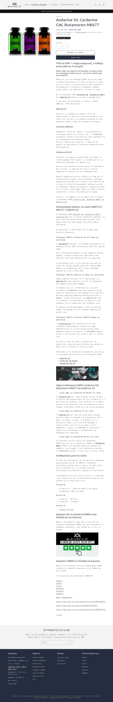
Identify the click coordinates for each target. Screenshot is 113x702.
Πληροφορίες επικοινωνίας (58, 697)
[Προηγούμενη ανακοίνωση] (38, 11)
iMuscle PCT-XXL (67, 509)
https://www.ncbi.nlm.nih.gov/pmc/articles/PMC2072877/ (81, 601)
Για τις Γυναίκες (14, 663)
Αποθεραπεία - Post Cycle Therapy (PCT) (17, 673)
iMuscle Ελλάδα (23, 696)
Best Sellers (12, 680)
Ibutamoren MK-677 (68, 363)
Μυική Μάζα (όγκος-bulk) (16, 657)
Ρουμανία (60, 591)
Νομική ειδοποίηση (74, 697)
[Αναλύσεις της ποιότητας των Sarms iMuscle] (77, 556)
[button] (39, 5)
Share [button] (60, 615)
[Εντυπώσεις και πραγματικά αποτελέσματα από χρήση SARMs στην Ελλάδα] (77, 380)
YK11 (34, 679)
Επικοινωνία (61, 663)
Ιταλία (59, 586)
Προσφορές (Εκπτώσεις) (16, 677)
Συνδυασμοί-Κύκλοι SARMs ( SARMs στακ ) (17, 668)
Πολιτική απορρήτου (77, 696)
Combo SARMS (12, 683)
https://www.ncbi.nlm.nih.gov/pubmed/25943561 (76, 605)
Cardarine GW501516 (39, 660)
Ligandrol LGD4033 (39, 670)
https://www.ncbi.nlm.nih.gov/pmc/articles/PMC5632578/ (81, 609)
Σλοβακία (60, 594)
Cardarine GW (82, 95)
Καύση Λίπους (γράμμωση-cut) (18, 660)
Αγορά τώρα (75, 57)
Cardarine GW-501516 (69, 361)
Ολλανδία (60, 588)
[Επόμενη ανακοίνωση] (75, 11)
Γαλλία (59, 583)
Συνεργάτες (61, 660)
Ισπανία (59, 581)
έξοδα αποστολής (81, 32)
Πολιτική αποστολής (41, 697)
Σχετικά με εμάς (63, 657)
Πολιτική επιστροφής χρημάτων (59, 696)
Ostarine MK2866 (38, 657)
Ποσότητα (59, 42)
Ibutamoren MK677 (39, 667)
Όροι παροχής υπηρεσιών (92, 696)
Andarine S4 (61, 281)
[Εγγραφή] (70, 642)
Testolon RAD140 (38, 673)
